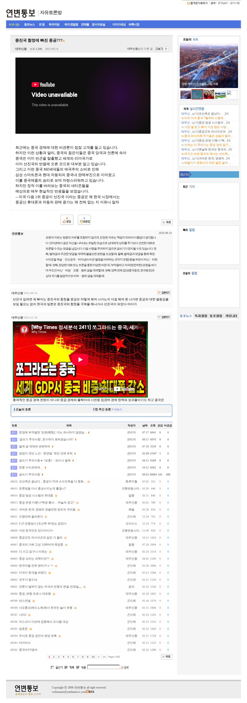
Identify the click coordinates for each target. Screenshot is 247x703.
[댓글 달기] (164, 292)
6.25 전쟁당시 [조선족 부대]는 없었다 (43, 523)
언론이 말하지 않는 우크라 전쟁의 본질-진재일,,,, (50, 586)
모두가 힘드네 (28, 579)
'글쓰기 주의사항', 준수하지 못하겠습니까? (46, 439)
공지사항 (235, 3)
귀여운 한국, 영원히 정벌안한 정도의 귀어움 (47, 509)
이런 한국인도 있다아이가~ (36, 530)
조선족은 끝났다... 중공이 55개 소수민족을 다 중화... (52, 481)
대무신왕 (21, 49)
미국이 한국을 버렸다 (33, 572)
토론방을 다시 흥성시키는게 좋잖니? (42, 488)
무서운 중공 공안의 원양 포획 (38, 635)
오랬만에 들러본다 (31, 516)
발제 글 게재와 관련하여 (34, 446)
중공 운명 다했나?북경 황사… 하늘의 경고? (46, 502)
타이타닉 (25, 642)
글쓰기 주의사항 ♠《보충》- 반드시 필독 (45, 460)
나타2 (22, 614)
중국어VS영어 (28, 649)
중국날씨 (222, 3)
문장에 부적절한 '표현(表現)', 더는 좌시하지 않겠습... (52, 432)
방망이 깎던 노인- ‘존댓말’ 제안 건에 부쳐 (46, 453)
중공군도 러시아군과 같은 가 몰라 (40, 537)
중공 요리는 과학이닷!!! (34, 558)
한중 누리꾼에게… (31, 467)
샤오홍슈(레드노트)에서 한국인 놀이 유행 (45, 607)
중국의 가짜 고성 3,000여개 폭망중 (41, 544)
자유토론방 (51, 12)
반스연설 (25, 600)
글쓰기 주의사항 (29, 474)
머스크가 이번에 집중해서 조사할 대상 (43, 621)
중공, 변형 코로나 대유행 (35, 593)
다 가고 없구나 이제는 (33, 551)
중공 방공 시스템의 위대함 (36, 495)
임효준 (23, 628)
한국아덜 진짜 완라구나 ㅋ (36, 565)
